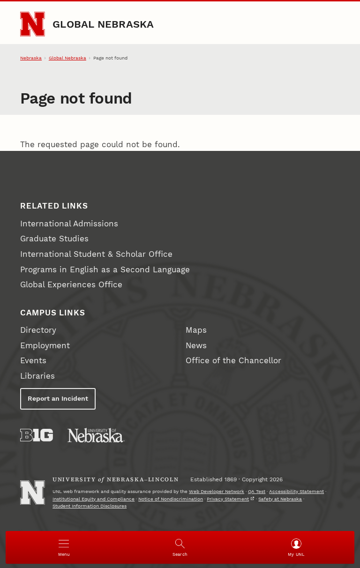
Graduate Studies (54, 238)
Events (33, 360)
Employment (45, 345)
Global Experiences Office (71, 284)
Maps (196, 330)
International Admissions (69, 223)
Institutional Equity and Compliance (93, 499)
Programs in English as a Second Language (105, 269)
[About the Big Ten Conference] (36, 435)
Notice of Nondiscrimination (170, 499)
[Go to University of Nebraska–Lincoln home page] (32, 24)
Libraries (37, 376)
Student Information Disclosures (89, 506)
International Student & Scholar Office (96, 254)
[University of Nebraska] (96, 435)
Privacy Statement (228, 499)
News (196, 345)
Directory (38, 330)
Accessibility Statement (296, 491)
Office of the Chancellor (233, 360)
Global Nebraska (103, 24)
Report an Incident (58, 398)
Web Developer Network (216, 491)
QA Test (256, 491)
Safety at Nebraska (280, 499)
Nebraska (31, 58)
